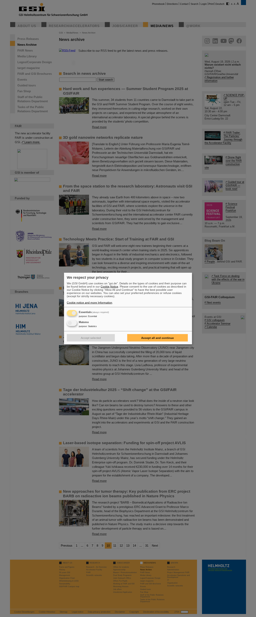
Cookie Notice (109, 286)
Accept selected (91, 337)
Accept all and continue (157, 337)
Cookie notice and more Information (89, 302)
